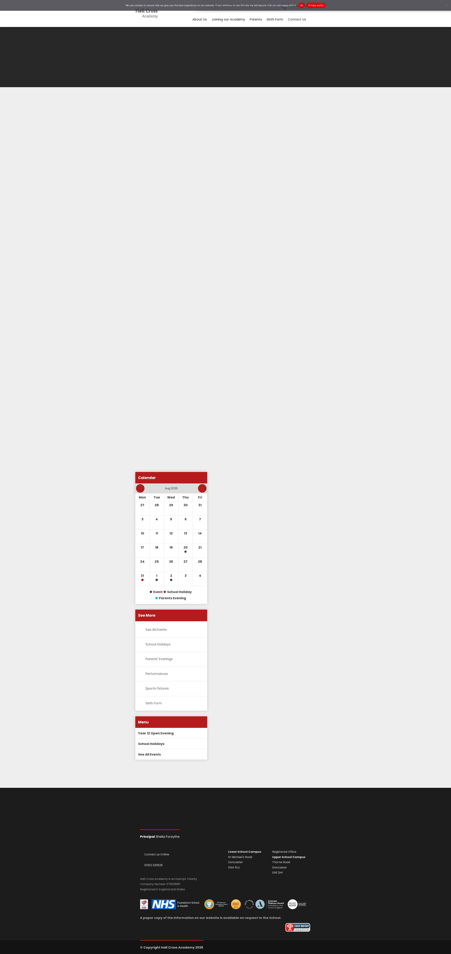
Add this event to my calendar (166, 464)
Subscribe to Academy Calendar (167, 448)
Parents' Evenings (159, 659)
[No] (446, 5)
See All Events (156, 629)
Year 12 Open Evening (156, 733)
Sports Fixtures (157, 688)
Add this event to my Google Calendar (171, 480)
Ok (301, 5)
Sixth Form (154, 703)
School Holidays (158, 644)
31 (142, 575)
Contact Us (297, 19)
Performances (157, 674)
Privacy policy (316, 5)
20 (186, 547)
